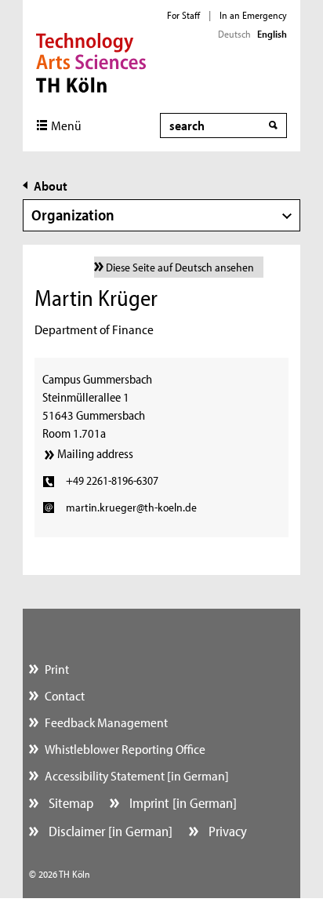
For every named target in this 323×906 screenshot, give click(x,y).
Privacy (226, 831)
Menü (66, 125)
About (50, 185)
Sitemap (69, 803)
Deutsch (234, 34)
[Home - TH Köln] (91, 61)
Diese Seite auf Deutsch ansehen (180, 267)
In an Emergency (253, 15)
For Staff (183, 15)
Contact (65, 695)
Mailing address (95, 453)
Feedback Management (106, 722)
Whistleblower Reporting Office (125, 748)
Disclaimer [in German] (108, 831)
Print (57, 668)
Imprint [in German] (181, 803)
